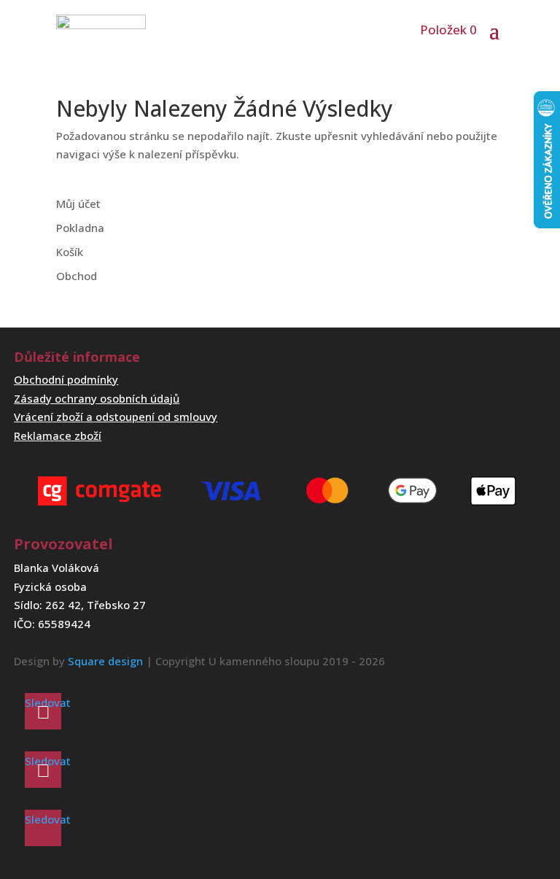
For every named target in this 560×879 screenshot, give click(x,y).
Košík (69, 251)
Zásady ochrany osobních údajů (96, 398)
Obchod (76, 275)
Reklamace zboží (57, 435)
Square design (105, 661)
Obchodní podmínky (66, 379)
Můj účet (78, 203)
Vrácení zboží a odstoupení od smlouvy (115, 416)
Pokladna (80, 227)
